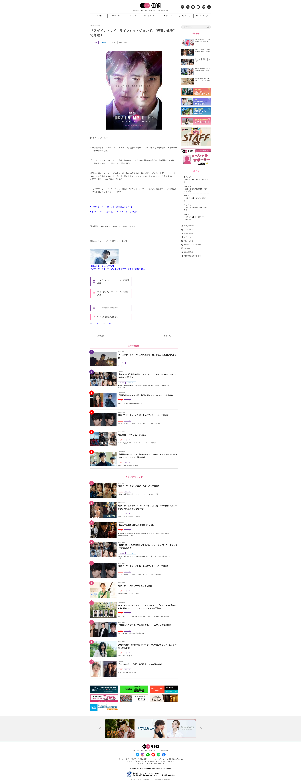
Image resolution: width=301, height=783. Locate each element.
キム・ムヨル (122, 465)
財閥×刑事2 (133, 403)
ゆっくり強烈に (166, 533)
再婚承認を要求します (125, 535)
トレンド (169, 16)
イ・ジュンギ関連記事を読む (107, 308)
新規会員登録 (188, 233)
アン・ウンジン (141, 494)
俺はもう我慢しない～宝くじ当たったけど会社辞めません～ (155, 385)
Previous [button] (100, 728)
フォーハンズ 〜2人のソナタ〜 (154, 423)
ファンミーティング (157, 616)
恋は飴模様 (127, 672)
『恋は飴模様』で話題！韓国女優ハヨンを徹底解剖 (140, 664)
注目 (100, 16)
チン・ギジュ (139, 616)
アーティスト (134, 16)
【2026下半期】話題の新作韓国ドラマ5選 (136, 525)
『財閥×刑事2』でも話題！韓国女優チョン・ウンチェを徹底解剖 (145, 395)
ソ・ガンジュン (150, 494)
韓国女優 (139, 403)
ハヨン (121, 672)
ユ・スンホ (122, 366)
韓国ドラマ (122, 387)
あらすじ (126, 423)
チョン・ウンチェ (123, 403)
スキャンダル (134, 385)
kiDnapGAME (122, 533)
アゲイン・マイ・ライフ (97, 323)
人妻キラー (137, 593)
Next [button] (201, 728)
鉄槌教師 (129, 465)
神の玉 (134, 535)
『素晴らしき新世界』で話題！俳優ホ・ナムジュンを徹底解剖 (144, 625)
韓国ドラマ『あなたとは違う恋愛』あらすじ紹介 (139, 486)
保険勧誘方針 (188, 252)
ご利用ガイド (188, 229)
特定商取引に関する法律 (192, 256)
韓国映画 (153, 443)
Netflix (120, 423)
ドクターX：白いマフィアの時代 (136, 533)
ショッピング (203, 16)
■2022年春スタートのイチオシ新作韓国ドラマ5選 (111, 207)
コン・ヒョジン (129, 593)
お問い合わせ (188, 241)
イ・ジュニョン (134, 423)
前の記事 (101, 336)
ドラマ (114, 42)
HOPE (120, 443)
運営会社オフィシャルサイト (155, 763)
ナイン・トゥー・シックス (153, 533)
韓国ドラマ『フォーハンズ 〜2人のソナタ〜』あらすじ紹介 (143, 415)
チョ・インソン (134, 443)
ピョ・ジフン (147, 616)
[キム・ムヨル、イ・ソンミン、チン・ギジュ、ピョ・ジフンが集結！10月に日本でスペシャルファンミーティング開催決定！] (103, 610)
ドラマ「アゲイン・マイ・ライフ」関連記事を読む (112, 281)
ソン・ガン (142, 423)
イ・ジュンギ (108, 323)
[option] (119, 728)
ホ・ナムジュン (123, 633)
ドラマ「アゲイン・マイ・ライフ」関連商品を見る (112, 293)
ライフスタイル (151, 16)
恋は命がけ (127, 516)
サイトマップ (141, 763)
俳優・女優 (123, 42)
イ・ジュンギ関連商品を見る (107, 317)
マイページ (187, 237)
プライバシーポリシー (140, 761)
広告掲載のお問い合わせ (192, 245)
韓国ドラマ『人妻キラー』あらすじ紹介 (135, 586)
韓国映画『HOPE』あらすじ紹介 (132, 435)
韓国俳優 (135, 465)
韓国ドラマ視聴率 (135, 516)
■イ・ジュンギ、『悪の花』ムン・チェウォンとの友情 (113, 212)
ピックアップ (186, 16)
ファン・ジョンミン (144, 443)
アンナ (121, 516)
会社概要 (187, 248)
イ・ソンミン (122, 616)
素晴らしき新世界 (133, 633)
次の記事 (167, 336)
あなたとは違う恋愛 (124, 385)
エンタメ (117, 16)
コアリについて (189, 226)
